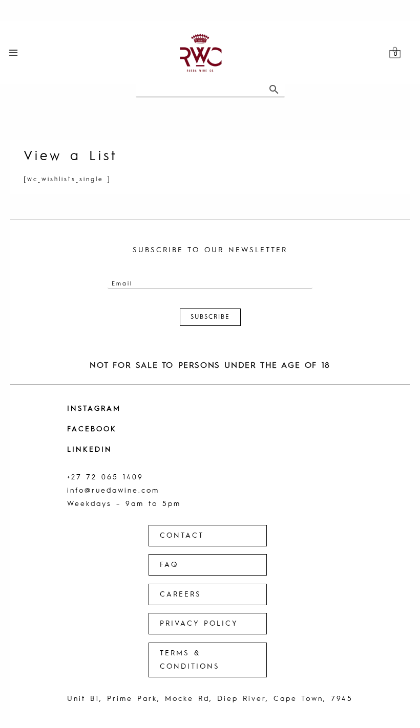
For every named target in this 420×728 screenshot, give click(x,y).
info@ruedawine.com (113, 490)
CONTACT (182, 535)
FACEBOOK (92, 429)
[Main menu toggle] (13, 52)
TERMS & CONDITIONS (190, 660)
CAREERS (180, 594)
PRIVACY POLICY (199, 623)
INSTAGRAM (94, 408)
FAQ (169, 564)
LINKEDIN (89, 449)
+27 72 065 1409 (105, 477)
